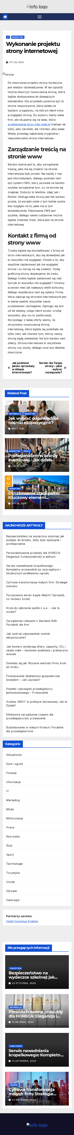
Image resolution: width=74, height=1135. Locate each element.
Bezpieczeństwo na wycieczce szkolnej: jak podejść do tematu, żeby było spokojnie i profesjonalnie (35, 540)
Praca (27, 451)
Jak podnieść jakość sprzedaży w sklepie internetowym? (23, 368)
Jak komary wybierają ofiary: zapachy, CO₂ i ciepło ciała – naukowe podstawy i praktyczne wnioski (37, 650)
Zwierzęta (12, 900)
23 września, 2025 (24, 1100)
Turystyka (13, 872)
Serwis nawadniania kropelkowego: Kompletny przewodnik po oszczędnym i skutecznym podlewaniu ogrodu (33, 569)
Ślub (9, 845)
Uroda (10, 882)
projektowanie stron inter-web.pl (29, 124)
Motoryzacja (14, 818)
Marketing (17, 37)
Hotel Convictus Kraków (22, 921)
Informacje (15, 414)
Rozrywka (13, 836)
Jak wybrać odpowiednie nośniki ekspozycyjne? (33, 420)
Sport (10, 854)
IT (8, 37)
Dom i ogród (14, 764)
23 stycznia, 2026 (24, 983)
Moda (10, 809)
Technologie (14, 863)
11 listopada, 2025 (24, 1061)
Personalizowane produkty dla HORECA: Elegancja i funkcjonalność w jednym (36, 1016)
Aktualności (14, 754)
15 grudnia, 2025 (23, 1022)
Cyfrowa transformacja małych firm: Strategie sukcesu (32, 1094)
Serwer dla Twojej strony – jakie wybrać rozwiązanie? (50, 368)
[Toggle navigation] (39, 16)
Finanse (11, 773)
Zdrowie (11, 891)
